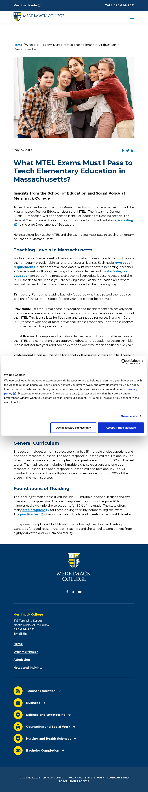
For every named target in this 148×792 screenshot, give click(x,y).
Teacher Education (41, 691)
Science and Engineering (46, 715)
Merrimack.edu (25, 5)
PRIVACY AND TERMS (78, 777)
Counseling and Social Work (48, 726)
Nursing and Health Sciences (48, 738)
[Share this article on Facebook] (123, 150)
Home (18, 45)
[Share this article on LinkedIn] (132, 150)
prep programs (33, 510)
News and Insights (28, 667)
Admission (22, 659)
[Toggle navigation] (124, 17)
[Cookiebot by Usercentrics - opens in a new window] (128, 361)
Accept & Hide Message (121, 427)
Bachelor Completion (42, 750)
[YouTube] (80, 592)
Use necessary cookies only (73, 427)
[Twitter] (73, 592)
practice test (30, 514)
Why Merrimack (26, 651)
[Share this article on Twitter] (127, 150)
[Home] (39, 16)
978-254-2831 (124, 5)
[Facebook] (67, 592)
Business (33, 703)
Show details (128, 416)
